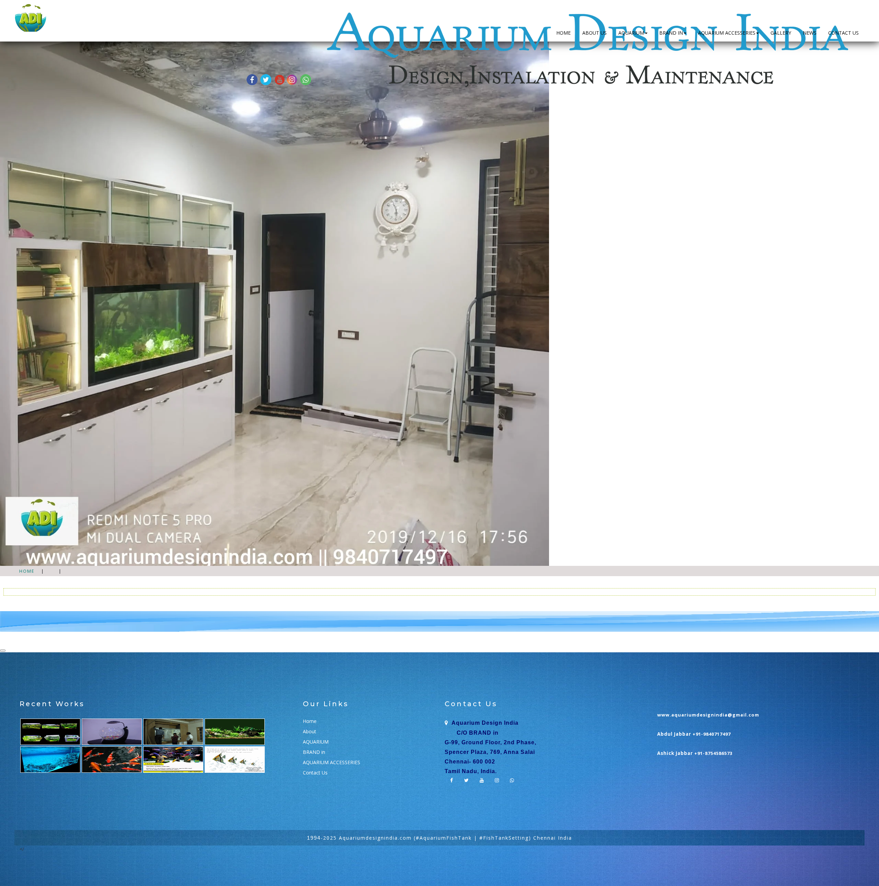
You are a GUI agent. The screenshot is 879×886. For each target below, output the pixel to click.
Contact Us (843, 33)
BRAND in (671, 33)
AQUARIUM (631, 33)
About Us (594, 33)
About (309, 731)
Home (563, 33)
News (810, 33)
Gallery (780, 33)
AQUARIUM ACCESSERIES (726, 33)
